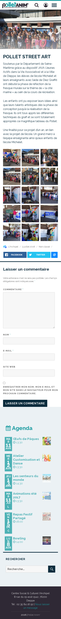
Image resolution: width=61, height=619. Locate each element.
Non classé (44, 246)
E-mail (8, 350)
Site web (9, 366)
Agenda (22, 428)
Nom (7, 334)
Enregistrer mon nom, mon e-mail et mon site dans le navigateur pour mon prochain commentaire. (30, 390)
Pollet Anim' (34, 615)
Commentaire (13, 289)
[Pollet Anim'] (15, 5)
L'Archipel (13, 246)
